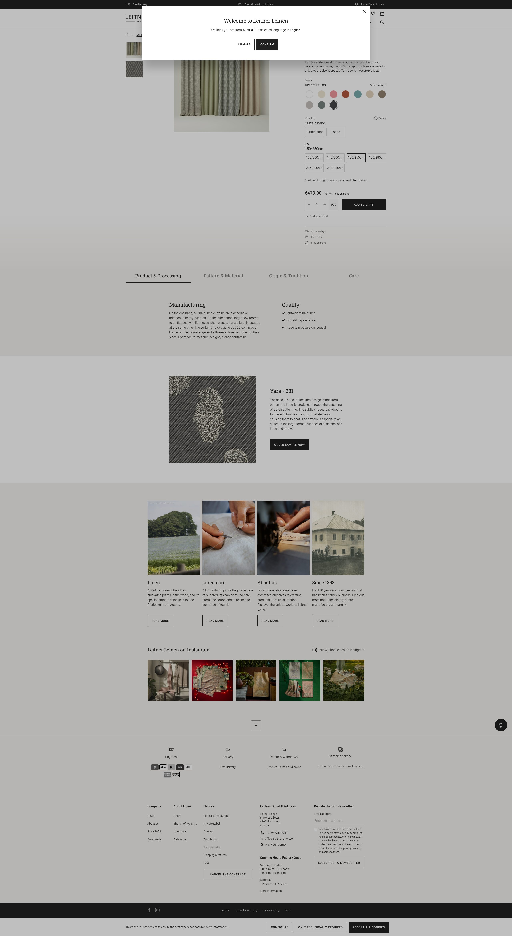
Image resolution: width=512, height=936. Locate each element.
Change (244, 44)
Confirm (267, 44)
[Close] (364, 11)
